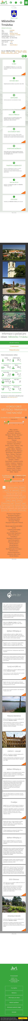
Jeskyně (23, 503)
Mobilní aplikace (14, 1002)
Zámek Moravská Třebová (13, 517)
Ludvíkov (24, 50)
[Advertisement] (14, 228)
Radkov (19, 458)
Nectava (19, 451)
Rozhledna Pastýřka (13, 515)
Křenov (17, 445)
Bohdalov (17, 50)
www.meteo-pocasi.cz (12, 397)
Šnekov (17, 459)
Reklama (14, 993)
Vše (4, 487)
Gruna (19, 442)
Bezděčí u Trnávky (13, 431)
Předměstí (17, 456)
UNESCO (6, 490)
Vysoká (9, 470)
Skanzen (22, 490)
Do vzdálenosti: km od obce (12, 417)
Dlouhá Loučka (11, 442)
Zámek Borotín (13, 545)
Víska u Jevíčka (16, 466)
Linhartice (11, 447)
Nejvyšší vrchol (9, 507)
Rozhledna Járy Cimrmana (13, 549)
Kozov (12, 445)
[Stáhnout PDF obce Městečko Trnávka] (23, 56)
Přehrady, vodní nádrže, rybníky (14, 494)
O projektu (14, 988)
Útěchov (20, 465)
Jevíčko (7, 445)
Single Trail (24, 507)
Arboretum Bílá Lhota (13, 554)
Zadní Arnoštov (16, 470)
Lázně (2, 507)
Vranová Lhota (11, 468)
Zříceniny (19, 500)
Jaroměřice (17, 444)
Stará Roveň (16, 53)
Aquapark (22, 487)
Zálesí (11, 472)
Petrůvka (24, 52)
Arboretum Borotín (13, 542)
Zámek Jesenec (13, 544)
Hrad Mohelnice (13, 547)
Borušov (19, 435)
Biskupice (17, 433)
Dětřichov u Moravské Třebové (14, 439)
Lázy (21, 50)
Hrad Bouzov (13, 531)
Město (13, 449)
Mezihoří (3, 52)
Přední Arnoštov (9, 53)
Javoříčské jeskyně (13, 540)
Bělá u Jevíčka (14, 429)
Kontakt (14, 1012)
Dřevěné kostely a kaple (8, 503)
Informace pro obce (14, 997)
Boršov (14, 435)
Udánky (7, 465)
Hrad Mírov (13, 536)
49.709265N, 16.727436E (15, 34)
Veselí (9, 466)
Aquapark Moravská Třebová (14, 522)
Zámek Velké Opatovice (14, 533)
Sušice (8, 463)
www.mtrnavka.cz (13, 44)
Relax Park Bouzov (13, 535)
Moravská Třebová (14, 33)
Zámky (13, 500)
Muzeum (4, 510)
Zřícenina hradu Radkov (14, 514)
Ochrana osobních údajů (14, 1007)
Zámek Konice (14, 551)
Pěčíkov (19, 52)
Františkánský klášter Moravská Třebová (14, 520)
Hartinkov (10, 444)
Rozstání (11, 459)
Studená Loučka (18, 461)
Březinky (10, 437)
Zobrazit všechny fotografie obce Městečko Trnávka (14, 329)
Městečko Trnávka (8, 23)
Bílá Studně (10, 433)
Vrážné (18, 468)
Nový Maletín (17, 452)
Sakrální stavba (22, 510)
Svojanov (13, 463)
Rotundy (18, 503)
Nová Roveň (9, 52)
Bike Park (17, 507)
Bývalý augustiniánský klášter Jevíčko (14, 527)
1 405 (11, 41)
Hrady (8, 500)
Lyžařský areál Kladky (14, 529)
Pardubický (12, 30)
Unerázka (14, 465)
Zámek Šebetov (14, 556)
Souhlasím (22, 1018)
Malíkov (8, 449)
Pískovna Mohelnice (13, 552)
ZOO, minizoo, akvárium (12, 487)
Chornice (16, 437)
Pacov (15, 52)
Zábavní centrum (12, 510)
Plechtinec (3, 53)
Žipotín (16, 472)
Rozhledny (22, 497)
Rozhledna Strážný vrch (13, 538)
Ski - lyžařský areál (14, 490)
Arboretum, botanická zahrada (10, 497)
